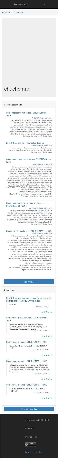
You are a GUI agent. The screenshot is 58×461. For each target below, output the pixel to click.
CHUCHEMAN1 (37, 118)
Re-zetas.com (21, 4)
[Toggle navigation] (45, 4)
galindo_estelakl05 (36, 331)
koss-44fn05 (38, 374)
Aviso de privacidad (33, 452)
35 (36, 436)
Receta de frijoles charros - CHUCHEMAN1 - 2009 (28, 231)
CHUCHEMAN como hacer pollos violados (25, 143)
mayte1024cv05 (37, 350)
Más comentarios (29, 409)
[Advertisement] (29, 54)
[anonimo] (39, 306)
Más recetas (29, 281)
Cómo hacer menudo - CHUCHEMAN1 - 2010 (26, 341)
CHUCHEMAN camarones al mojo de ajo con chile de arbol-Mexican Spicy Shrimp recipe (28, 299)
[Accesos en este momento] (37, 444)
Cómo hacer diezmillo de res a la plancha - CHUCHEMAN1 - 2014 (25, 204)
